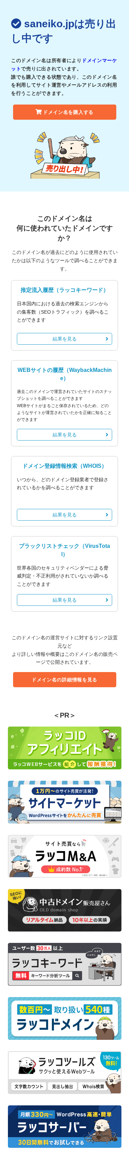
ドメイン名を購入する (68, 112)
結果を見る (65, 339)
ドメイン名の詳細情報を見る (64, 679)
